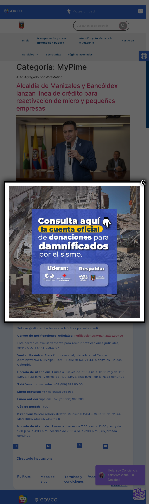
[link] (74, 252)
